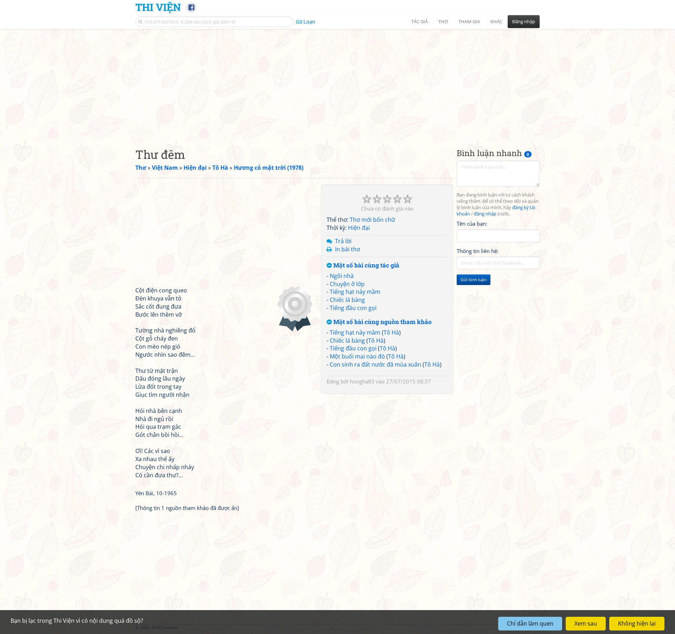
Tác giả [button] (419, 21)
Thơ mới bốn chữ (372, 220)
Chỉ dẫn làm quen (530, 623)
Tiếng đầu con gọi (353, 308)
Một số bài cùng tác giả (365, 265)
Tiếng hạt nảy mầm (355, 292)
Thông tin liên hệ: (478, 250)
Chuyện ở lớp (347, 284)
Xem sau (585, 623)
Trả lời (343, 241)
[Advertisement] (337, 82)
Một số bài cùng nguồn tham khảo (382, 322)
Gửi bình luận (474, 280)
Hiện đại (359, 228)
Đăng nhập (523, 21)
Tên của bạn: (472, 223)
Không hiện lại (637, 623)
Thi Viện (158, 7)
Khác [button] (496, 21)
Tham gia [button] (469, 21)
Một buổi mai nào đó (357, 356)
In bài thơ (347, 249)
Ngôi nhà (342, 276)
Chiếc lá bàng (347, 300)
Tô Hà (391, 332)
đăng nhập (485, 214)
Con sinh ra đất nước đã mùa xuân (375, 364)
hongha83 (362, 381)
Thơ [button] (443, 21)
